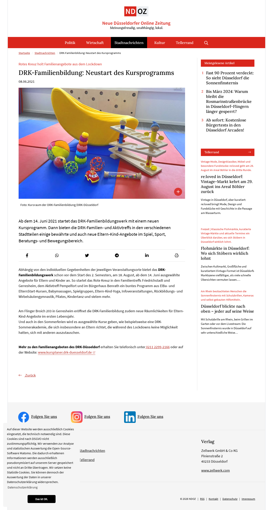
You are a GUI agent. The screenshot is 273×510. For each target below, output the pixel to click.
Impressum (248, 499)
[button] (27, 255)
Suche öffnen (206, 42)
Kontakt (213, 499)
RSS (202, 499)
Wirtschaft (95, 42)
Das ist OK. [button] (41, 499)
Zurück (30, 375)
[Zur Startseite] (136, 15)
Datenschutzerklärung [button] (23, 487)
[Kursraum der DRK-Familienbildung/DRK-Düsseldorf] (102, 143)
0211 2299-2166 (157, 347)
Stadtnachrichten (129, 42)
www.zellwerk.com (215, 470)
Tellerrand (184, 42)
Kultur (159, 42)
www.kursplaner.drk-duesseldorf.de (65, 352)
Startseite (24, 53)
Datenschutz (229, 499)
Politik (70, 42)
